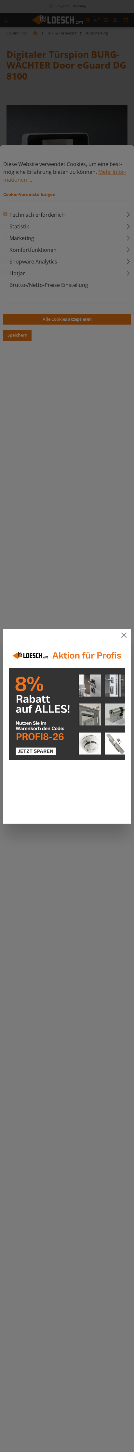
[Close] (124, 635)
